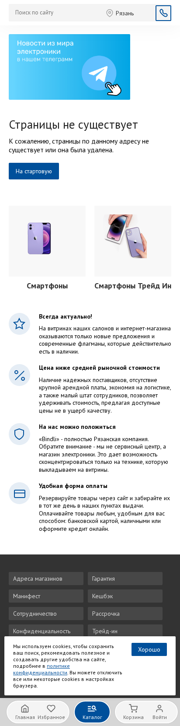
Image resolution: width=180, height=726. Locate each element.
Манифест (26, 596)
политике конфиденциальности (41, 669)
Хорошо (149, 649)
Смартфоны (47, 286)
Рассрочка (106, 613)
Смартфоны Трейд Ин (132, 286)
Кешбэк (102, 596)
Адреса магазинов (37, 578)
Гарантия (103, 578)
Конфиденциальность (41, 631)
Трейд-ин (105, 631)
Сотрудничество (35, 613)
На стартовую (34, 171)
